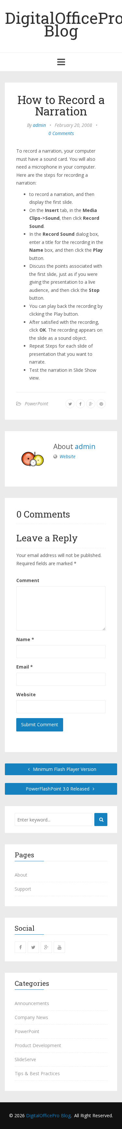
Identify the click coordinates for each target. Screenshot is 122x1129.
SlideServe (25, 1059)
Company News (31, 1017)
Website (67, 456)
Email (24, 667)
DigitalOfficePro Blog (48, 1115)
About (21, 875)
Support (23, 889)
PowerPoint (36, 403)
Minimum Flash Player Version (64, 769)
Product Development (38, 1045)
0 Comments (61, 133)
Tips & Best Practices (37, 1073)
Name (25, 639)
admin (39, 125)
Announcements (32, 1003)
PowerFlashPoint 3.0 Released (58, 789)
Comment (27, 580)
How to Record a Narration (61, 105)
